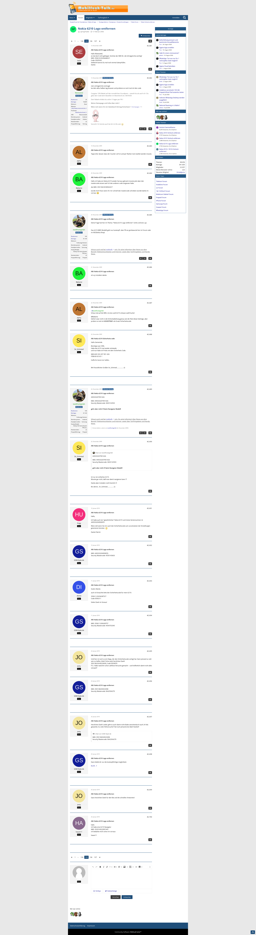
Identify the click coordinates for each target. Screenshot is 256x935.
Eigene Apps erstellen (166, 48)
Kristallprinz (181, 172)
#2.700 (149, 817)
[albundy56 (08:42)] (165, 117)
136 (91, 41)
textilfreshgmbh (112, 428)
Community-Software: (128, 932)
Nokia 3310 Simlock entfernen (169, 138)
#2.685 (149, 215)
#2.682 (149, 78)
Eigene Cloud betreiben (167, 66)
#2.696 (149, 681)
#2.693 (149, 581)
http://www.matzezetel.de (78, 108)
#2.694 (149, 615)
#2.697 (149, 717)
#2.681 (149, 46)
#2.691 (149, 508)
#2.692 (149, 545)
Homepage (135, 107)
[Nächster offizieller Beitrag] (144, 128)
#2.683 (149, 146)
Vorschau (115, 897)
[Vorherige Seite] (72, 41)
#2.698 (149, 754)
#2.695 (149, 651)
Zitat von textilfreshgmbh (104, 453)
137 (95, 41)
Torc (160, 44)
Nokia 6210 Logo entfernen (168, 144)
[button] (97, 891)
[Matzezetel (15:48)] (162, 117)
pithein (161, 55)
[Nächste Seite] (99, 41)
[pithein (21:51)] (158, 117)
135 (86, 41)
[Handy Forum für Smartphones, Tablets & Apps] (128, 7)
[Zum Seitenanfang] (253, 932)
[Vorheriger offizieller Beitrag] (141, 128)
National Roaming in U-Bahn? (169, 105)
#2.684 (149, 173)
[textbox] (121, 879)
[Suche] (184, 17)
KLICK (93, 766)
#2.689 (149, 389)
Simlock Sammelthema (167, 127)
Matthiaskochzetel (80, 112)
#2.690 (149, 442)
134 (82, 41)
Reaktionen (74, 99)
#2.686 (149, 267)
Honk (160, 81)
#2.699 (149, 790)
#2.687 (149, 303)
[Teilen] (150, 41)
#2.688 (149, 334)
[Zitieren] (150, 69)
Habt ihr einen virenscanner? (169, 53)
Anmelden (176, 18)
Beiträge (73, 102)
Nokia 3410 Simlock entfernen (169, 133)
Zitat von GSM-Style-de (103, 734)
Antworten (127, 897)
